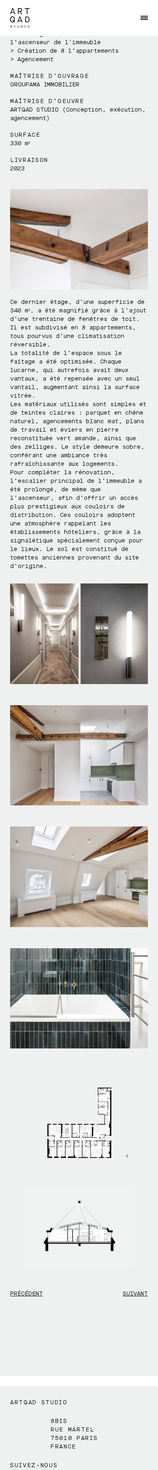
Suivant (135, 1294)
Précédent (26, 1294)
